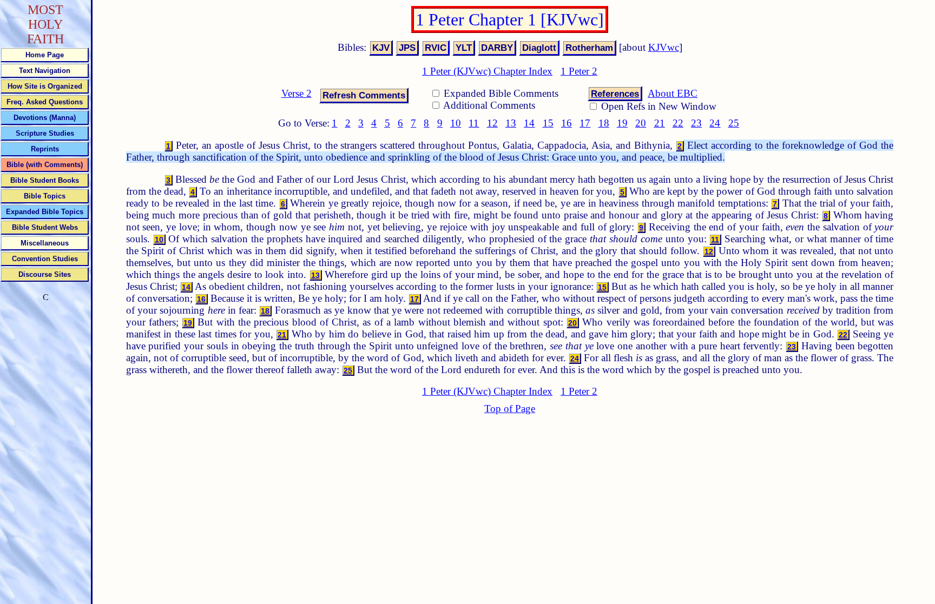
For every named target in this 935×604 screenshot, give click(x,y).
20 (640, 123)
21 (659, 123)
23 (696, 123)
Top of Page (509, 408)
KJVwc (663, 47)
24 (714, 123)
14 (529, 123)
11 (474, 123)
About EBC (672, 93)
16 (566, 123)
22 (678, 123)
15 (548, 123)
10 (455, 123)
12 (492, 123)
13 (510, 123)
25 (733, 123)
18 (603, 123)
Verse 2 (296, 93)
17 (585, 123)
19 (622, 123)
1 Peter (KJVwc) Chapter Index (487, 71)
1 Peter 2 (579, 71)
